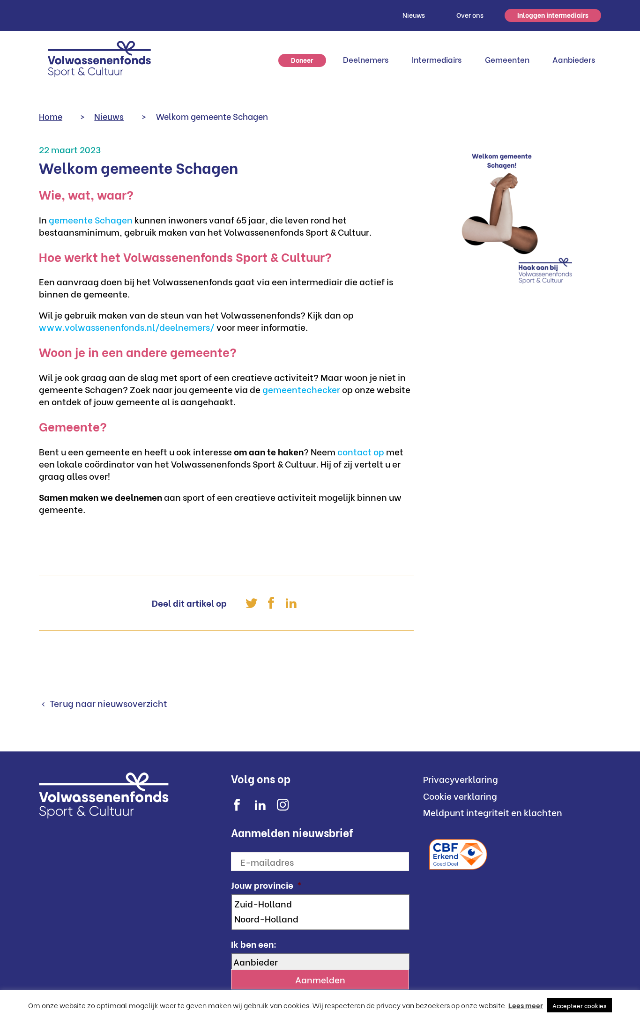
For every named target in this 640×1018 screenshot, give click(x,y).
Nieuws (413, 15)
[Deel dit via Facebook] (271, 602)
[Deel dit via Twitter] (251, 602)
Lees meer (525, 1005)
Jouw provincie (266, 885)
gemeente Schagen (91, 219)
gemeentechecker (301, 388)
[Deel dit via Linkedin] (291, 602)
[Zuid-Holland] (321, 903)
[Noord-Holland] (321, 918)
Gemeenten (507, 59)
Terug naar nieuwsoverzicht (107, 702)
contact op (360, 451)
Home (50, 116)
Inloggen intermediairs (552, 15)
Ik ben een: (253, 944)
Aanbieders (573, 59)
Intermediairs (436, 59)
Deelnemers (365, 59)
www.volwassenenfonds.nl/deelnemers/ (127, 326)
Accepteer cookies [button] (579, 1005)
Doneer (302, 60)
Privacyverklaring (460, 778)
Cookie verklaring (460, 795)
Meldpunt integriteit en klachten (492, 811)
